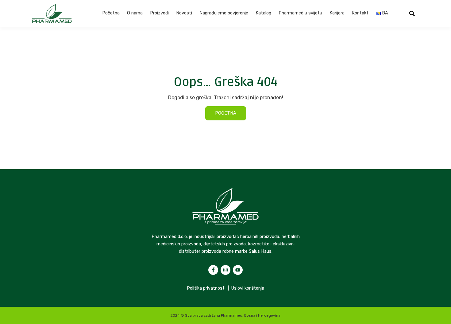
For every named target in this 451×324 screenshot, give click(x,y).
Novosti (184, 13)
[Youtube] (238, 270)
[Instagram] (225, 270)
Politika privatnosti (206, 288)
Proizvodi (159, 13)
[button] (412, 13)
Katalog (263, 13)
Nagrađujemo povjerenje (223, 13)
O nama (135, 13)
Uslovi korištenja (247, 288)
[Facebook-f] (213, 270)
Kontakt (360, 13)
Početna (111, 13)
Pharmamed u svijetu (300, 13)
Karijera (337, 13)
